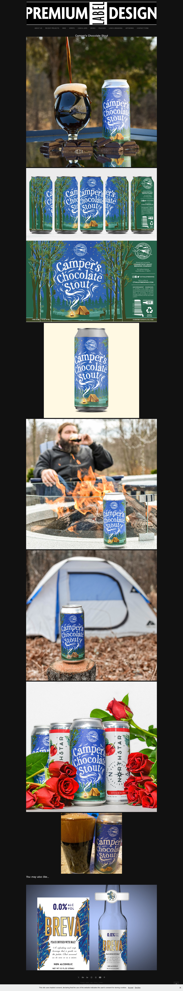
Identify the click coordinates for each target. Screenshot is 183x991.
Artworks (130, 28)
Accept (130, 988)
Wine (64, 28)
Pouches (102, 28)
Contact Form (142, 28)
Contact (101, 982)
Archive (96, 982)
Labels (87, 982)
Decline (137, 988)
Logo (91, 982)
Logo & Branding (115, 28)
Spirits (72, 28)
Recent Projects (52, 28)
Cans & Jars (82, 28)
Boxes (92, 28)
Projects (82, 982)
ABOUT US (38, 28)
